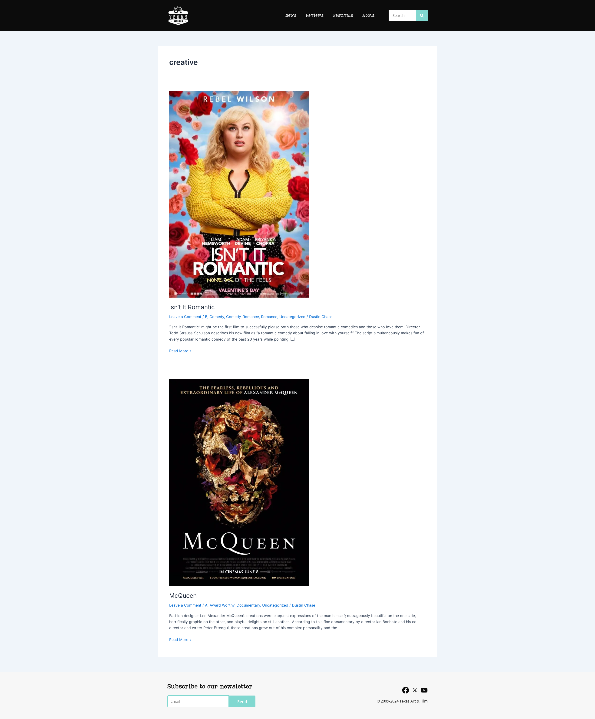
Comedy (216, 316)
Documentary (248, 605)
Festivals (343, 15)
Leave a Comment (185, 316)
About (368, 15)
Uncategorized (292, 316)
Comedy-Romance (242, 316)
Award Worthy (222, 605)
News (290, 15)
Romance (269, 316)
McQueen (183, 595)
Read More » (180, 350)
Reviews (315, 15)
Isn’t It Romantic (192, 307)
